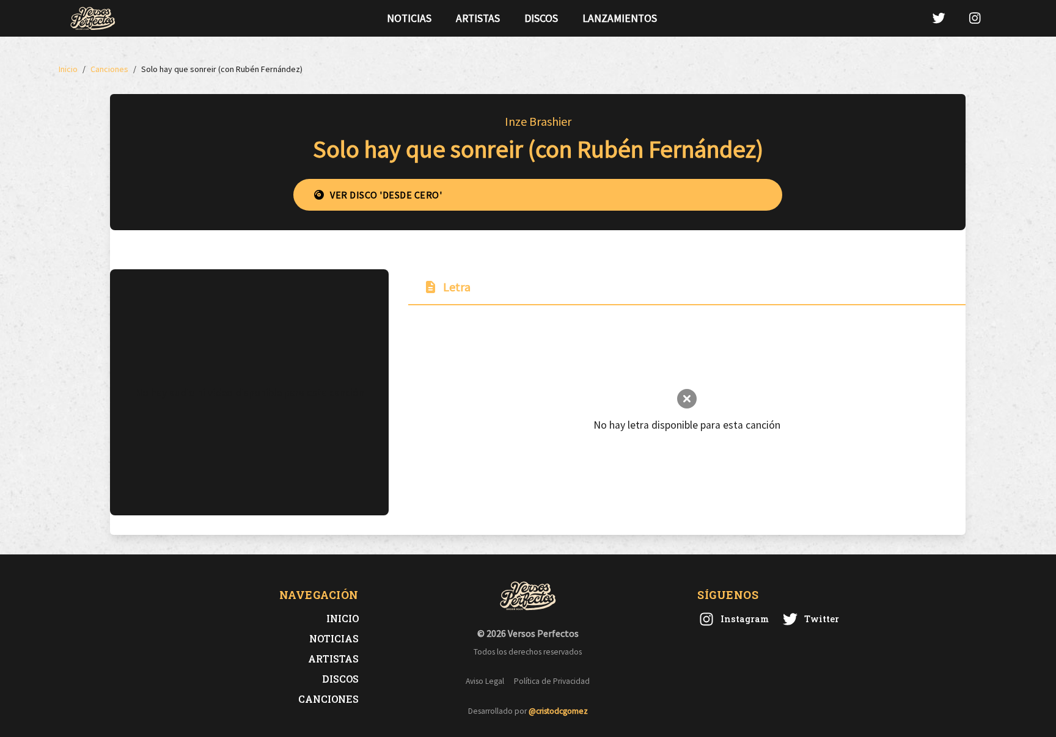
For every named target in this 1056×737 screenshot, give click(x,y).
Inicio (342, 618)
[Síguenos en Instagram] (975, 18)
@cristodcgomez (558, 711)
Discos (541, 18)
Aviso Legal (485, 681)
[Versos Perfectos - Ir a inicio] (92, 18)
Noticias (409, 18)
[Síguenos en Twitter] (939, 18)
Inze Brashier (538, 121)
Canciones (328, 698)
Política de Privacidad (552, 681)
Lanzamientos (619, 18)
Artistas (478, 18)
